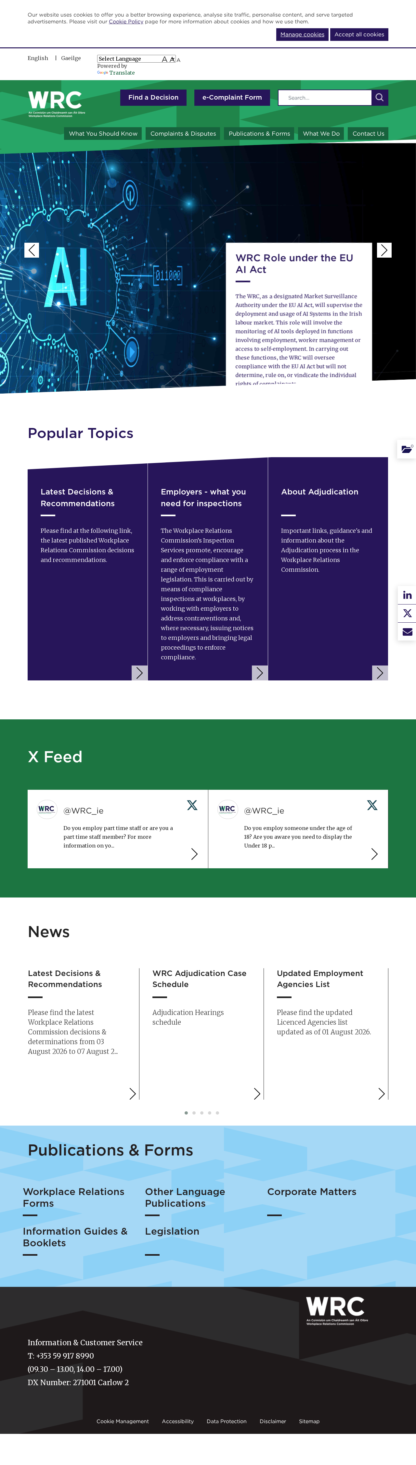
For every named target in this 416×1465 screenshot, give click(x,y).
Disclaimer (273, 1421)
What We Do (321, 133)
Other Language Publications (185, 1198)
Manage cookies (302, 34)
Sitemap (309, 1421)
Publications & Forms (259, 133)
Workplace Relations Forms (73, 1198)
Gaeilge (71, 58)
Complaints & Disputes (183, 133)
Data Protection (227, 1421)
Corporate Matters (312, 1192)
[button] (379, 97)
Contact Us (368, 133)
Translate (122, 72)
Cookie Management (123, 1421)
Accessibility (178, 1421)
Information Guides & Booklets (75, 1237)
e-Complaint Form (232, 97)
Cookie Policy (126, 21)
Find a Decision (153, 97)
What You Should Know (103, 133)
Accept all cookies (359, 34)
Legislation (172, 1232)
